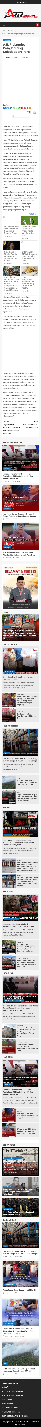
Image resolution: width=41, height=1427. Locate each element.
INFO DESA (19, 1000)
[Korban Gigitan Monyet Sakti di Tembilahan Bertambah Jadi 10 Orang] (20, 908)
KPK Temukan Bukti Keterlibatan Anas (30, 424)
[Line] (17, 108)
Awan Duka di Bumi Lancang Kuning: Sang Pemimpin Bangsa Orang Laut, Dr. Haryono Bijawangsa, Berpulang (27, 700)
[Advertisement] (20, 82)
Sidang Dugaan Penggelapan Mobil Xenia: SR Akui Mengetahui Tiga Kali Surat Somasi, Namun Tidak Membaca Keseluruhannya (27, 866)
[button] (4, 24)
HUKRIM (7, 835)
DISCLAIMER (7, 1400)
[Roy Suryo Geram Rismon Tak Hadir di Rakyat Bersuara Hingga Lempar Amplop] (20, 498)
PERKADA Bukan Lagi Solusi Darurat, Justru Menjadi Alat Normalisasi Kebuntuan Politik (18, 1191)
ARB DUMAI (20, 1293)
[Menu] (4, 24)
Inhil (7, 753)
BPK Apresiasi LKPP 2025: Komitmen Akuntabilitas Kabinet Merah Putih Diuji (26, 1131)
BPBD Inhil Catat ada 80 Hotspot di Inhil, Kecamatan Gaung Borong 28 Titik (27, 782)
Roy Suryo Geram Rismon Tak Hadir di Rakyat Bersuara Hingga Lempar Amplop (27, 1116)
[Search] (33, 25)
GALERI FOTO (9, 1000)
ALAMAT (5, 1387)
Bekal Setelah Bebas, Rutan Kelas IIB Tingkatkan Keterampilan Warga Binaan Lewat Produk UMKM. (19, 1331)
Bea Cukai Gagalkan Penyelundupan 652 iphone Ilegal (26, 716)
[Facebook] (4, 108)
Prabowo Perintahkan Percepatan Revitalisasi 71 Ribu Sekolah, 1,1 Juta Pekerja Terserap (18, 476)
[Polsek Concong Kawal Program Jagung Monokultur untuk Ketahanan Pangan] (9, 1046)
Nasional (7, 40)
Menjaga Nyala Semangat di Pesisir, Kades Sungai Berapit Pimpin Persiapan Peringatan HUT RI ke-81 (20, 1008)
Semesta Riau (9, 671)
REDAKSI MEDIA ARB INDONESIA (15, 1416)
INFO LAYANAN (7, 1404)
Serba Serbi (16, 1158)
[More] (30, 108)
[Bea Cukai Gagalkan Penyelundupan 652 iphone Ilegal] (9, 715)
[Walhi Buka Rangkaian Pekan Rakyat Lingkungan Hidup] (20, 661)
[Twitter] (7, 108)
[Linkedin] (11, 108)
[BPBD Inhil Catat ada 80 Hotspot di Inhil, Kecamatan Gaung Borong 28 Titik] (9, 782)
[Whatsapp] (14, 108)
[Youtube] (20, 108)
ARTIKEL (6, 627)
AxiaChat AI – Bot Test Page (12, 1391)
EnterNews (35, 1422)
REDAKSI (8, 57)
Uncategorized (9, 1284)
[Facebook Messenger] (26, 108)
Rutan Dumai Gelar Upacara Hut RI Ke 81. (19, 1290)
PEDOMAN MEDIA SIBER (11, 1408)
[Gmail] (23, 108)
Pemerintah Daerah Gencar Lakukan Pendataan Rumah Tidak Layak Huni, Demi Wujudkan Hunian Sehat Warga (27, 1032)
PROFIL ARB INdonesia (11, 1412)
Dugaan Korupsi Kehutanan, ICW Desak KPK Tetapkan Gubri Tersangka (11, 427)
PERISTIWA (14, 918)
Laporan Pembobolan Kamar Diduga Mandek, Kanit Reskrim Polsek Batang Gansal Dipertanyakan (18, 842)
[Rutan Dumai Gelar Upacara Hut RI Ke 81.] (20, 1274)
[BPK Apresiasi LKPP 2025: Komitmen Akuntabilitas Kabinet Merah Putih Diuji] (20, 536)
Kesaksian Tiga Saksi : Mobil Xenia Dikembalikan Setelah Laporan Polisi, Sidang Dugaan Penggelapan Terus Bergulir (27, 882)
